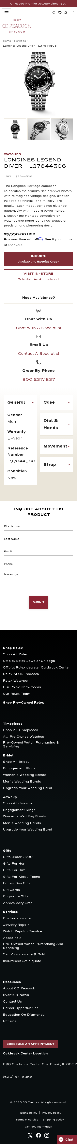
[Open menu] (6, 12)
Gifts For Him (14, 870)
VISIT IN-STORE (38, 276)
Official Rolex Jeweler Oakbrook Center (36, 667)
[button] (54, 13)
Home (7, 41)
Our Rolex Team (16, 694)
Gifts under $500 (18, 857)
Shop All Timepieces (20, 730)
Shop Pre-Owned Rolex (23, 703)
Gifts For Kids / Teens (21, 877)
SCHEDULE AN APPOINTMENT (30, 1044)
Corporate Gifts (15, 896)
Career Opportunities (20, 1008)
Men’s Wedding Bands (22, 781)
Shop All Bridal (16, 762)
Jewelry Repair (16, 925)
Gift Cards (11, 890)
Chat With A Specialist (38, 328)
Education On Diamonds (24, 1015)
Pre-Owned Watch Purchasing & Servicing (31, 744)
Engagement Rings (19, 768)
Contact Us (12, 1002)
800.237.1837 (38, 379)
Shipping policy (53, 1119)
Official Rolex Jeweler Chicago (29, 661)
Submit (38, 602)
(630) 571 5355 (18, 1077)
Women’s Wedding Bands (24, 775)
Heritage (20, 41)
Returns (9, 1021)
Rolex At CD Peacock (21, 674)
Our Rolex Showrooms (22, 687)
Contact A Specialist (38, 353)
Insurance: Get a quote (22, 961)
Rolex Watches (15, 681)
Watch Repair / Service (22, 931)
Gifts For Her (13, 864)
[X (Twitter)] (30, 1136)
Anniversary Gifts (17, 903)
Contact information (38, 1126)
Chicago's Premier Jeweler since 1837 (38, 3)
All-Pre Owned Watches (23, 737)
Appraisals (12, 938)
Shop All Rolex (15, 654)
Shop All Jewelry (17, 803)
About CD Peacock (19, 988)
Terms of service (27, 1119)
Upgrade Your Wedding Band (27, 788)
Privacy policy (51, 1112)
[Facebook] (38, 1136)
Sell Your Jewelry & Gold (24, 954)
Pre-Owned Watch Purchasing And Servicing (33, 946)
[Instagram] (46, 1136)
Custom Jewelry (17, 918)
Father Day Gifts (17, 883)
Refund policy (28, 1112)
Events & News (16, 995)
